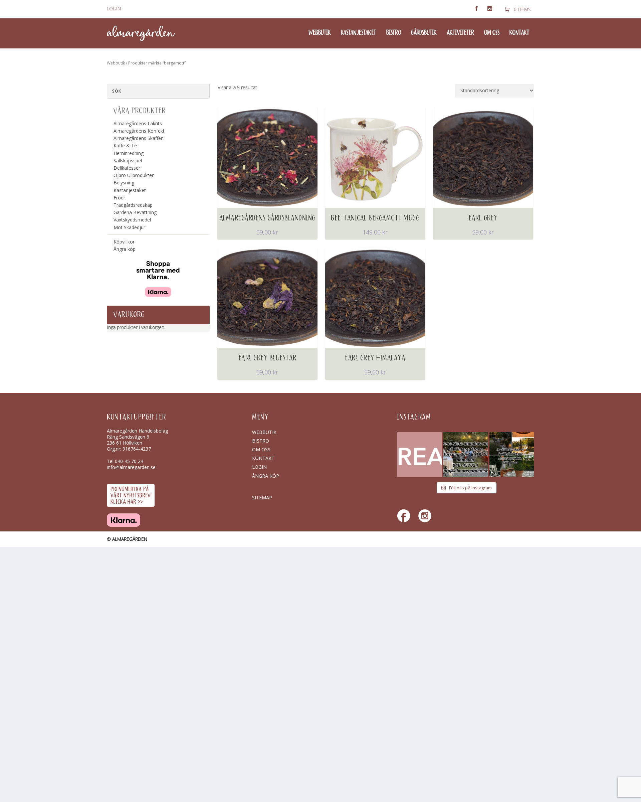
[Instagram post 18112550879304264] (511, 454)
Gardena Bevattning (135, 212)
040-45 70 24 (129, 461)
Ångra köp (125, 249)
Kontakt (519, 33)
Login (114, 9)
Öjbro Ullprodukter (134, 175)
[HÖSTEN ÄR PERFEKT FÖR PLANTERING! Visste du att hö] (419, 454)
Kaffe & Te (125, 145)
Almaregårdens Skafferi (139, 138)
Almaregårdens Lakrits (138, 123)
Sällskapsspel (128, 160)
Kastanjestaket (358, 33)
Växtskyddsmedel (132, 219)
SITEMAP (262, 497)
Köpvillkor (124, 241)
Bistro (393, 33)
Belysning (124, 182)
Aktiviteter (460, 33)
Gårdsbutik (424, 33)
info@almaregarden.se (131, 467)
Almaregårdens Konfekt (139, 131)
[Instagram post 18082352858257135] (465, 454)
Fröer (119, 197)
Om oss (491, 33)
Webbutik (319, 33)
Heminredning (129, 153)
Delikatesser (127, 168)
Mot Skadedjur (129, 227)
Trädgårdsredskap (133, 205)
